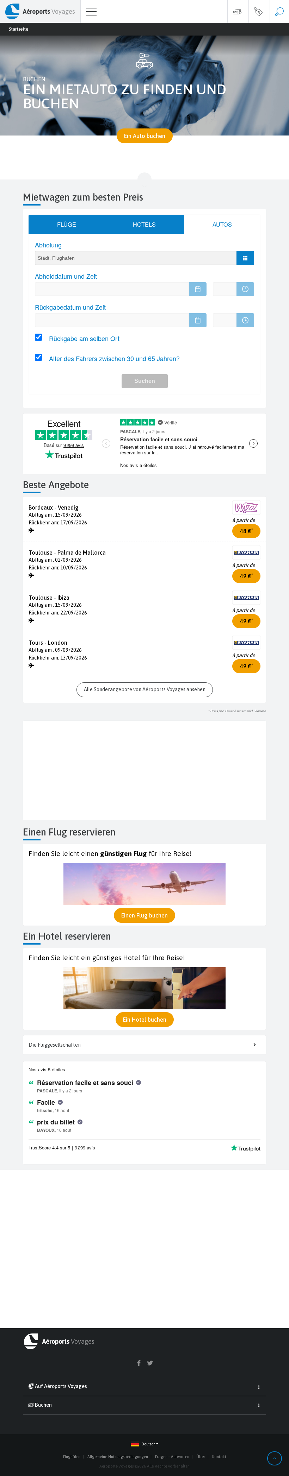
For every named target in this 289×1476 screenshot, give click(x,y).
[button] (144, 1444)
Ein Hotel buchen (144, 1019)
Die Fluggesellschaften (55, 1045)
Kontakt (219, 1457)
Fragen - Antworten (172, 1457)
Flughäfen (71, 1457)
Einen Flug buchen (144, 915)
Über (200, 1457)
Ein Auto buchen (144, 136)
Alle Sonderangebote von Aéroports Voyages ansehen (144, 689)
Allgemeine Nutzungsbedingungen (117, 1457)
